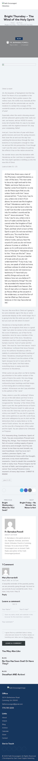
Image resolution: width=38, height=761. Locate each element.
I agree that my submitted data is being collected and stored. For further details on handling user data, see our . (19, 635)
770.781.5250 (8, 708)
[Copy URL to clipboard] (34, 490)
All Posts (19, 23)
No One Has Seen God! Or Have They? (18, 662)
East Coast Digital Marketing (24, 758)
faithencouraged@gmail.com (12, 704)
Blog (19, 38)
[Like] (4, 490)
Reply (4, 595)
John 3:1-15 (6, 480)
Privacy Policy (28, 637)
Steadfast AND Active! (13, 674)
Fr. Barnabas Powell (14, 531)
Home (13, 23)
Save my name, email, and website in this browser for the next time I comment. (19, 616)
